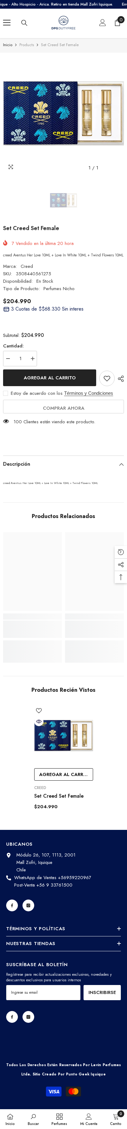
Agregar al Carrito (50, 377)
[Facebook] (12, 905)
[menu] (6, 22)
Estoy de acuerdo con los (37, 393)
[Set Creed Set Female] (63, 735)
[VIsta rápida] (38, 721)
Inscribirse (102, 992)
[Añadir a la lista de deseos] (107, 378)
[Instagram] (28, 905)
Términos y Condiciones (88, 393)
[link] (32, 629)
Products (26, 45)
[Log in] (102, 22)
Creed (27, 266)
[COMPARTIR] (119, 378)
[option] (63, 113)
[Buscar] (24, 23)
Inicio (7, 45)
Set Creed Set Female (59, 796)
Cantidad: (13, 345)
